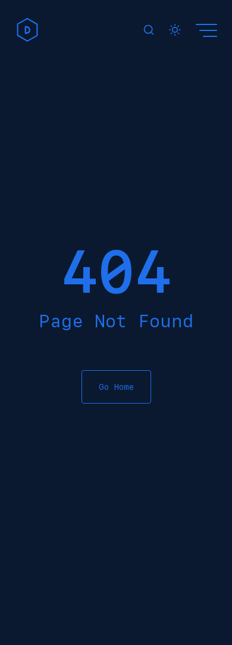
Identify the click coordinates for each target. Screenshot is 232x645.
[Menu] (208, 30)
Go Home (116, 387)
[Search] (148, 30)
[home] (27, 29)
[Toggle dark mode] (175, 30)
